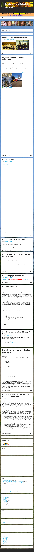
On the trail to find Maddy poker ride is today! (9, 491)
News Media (5, 501)
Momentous (21, 550)
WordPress (16, 550)
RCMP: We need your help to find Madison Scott (10, 487)
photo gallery (5, 503)
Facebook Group (5, 450)
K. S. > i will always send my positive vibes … (14, 240)
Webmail (3, 522)
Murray (11, 161)
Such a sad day (5, 485)
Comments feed (5, 515)
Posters (4, 452)
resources (4, 504)
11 (8, 436)
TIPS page (22, 72)
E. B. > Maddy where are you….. (10, 286)
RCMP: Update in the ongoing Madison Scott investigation (11, 486)
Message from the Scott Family (7, 480)
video (4, 506)
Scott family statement (6, 484)
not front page (13, 155)
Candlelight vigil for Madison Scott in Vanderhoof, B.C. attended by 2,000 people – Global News (17, 482)
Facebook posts (5, 53)
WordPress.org (5, 516)
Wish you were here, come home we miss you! (15, 37)
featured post (9, 53)
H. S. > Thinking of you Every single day (13, 276)
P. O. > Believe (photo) (8, 160)
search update (5, 505)
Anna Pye (12, 39)
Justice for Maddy (7, 8)
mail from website (5, 500)
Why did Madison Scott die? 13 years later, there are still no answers (13, 481)
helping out (4, 499)
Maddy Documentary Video (7, 451)
